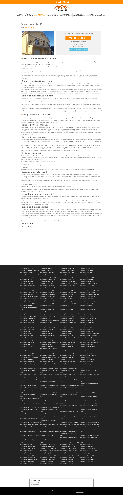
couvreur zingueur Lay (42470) (86, 327)
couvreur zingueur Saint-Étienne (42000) (48, 381)
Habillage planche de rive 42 (91, 15)
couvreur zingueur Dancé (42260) (66, 305)
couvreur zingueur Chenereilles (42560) (47, 296)
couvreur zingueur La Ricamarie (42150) (87, 359)
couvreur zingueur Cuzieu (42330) (46, 305)
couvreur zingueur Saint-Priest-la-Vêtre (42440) (29, 428)
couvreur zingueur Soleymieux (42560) (67, 446)
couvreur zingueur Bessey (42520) (27, 276)
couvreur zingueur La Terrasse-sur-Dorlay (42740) (49, 450)
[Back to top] (119, 491)
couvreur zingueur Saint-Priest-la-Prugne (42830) (69, 426)
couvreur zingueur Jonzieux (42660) (87, 322)
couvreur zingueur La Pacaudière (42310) (88, 350)
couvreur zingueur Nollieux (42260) (27, 350)
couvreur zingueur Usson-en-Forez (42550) (68, 453)
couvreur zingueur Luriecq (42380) (86, 331)
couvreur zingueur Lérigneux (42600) (67, 329)
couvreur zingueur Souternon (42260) (27, 448)
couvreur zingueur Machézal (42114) (47, 333)
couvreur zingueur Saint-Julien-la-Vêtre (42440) (49, 403)
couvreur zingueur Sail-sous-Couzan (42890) (68, 365)
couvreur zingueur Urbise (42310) (46, 453)
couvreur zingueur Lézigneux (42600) (87, 329)
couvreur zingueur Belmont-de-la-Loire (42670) (69, 274)
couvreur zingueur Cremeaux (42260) (47, 303)
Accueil (22, 27)
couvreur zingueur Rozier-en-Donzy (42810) (28, 365)
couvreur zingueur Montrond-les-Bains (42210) (49, 342)
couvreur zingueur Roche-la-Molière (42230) (48, 363)
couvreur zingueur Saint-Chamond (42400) (28, 374)
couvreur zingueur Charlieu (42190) (47, 292)
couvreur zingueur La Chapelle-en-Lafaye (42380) (89, 290)
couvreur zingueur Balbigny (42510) (67, 272)
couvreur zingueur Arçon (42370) (86, 270)
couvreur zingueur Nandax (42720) (26, 344)
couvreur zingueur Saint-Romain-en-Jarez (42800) (29, 431)
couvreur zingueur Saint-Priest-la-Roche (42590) (89, 426)
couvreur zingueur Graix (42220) (46, 318)
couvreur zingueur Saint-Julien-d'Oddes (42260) (29, 403)
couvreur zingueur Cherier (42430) (66, 296)
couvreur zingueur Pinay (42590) (86, 353)
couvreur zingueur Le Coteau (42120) (47, 301)
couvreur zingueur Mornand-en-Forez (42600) (89, 342)
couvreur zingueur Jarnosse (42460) (27, 322)
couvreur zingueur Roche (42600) (26, 363)
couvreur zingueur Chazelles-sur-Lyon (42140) (29, 296)
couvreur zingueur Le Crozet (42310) (87, 303)
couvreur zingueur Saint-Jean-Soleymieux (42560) (50, 400)
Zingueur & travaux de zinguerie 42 (40, 15)
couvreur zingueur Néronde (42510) (67, 344)
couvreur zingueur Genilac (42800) (86, 316)
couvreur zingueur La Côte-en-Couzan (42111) (29, 301)
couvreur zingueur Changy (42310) (66, 290)
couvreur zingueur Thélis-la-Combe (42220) (68, 450)
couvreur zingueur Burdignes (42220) (47, 279)
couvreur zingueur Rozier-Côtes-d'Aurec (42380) (89, 363)
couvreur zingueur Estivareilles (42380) (87, 313)
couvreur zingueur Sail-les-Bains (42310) (48, 365)
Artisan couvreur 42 (20, 15)
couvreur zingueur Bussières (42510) (67, 279)
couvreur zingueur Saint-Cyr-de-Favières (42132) (89, 374)
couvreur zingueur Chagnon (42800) (47, 283)
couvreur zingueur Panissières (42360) (47, 352)
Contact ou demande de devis (78, 49)
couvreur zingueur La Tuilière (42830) (67, 452)
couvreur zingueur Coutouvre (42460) (87, 301)
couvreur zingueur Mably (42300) (26, 333)
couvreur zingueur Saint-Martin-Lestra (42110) (29, 418)
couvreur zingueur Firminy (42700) (66, 314)
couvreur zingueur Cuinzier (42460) (27, 305)
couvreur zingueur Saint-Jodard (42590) (68, 400)
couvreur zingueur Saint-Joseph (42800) (88, 400)
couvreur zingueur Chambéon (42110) (67, 285)
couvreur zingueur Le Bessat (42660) (87, 274)
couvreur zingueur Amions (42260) (86, 268)
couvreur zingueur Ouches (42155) (67, 350)
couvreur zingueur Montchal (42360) (27, 342)
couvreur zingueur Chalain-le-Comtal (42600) (88, 283)
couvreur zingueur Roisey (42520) (66, 363)
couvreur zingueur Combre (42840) (47, 300)
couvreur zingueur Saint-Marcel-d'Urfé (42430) (69, 411)
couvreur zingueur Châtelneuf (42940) (87, 292)
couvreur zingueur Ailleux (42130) (46, 268)
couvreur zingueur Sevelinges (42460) (47, 446)
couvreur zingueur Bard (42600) (86, 272)
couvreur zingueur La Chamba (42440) (47, 285)
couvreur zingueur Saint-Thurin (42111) (27, 439)
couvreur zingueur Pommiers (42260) (47, 355)
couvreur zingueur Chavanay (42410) (67, 294)
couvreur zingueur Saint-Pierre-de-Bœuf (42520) (69, 424)
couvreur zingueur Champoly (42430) (27, 290)
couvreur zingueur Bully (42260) (26, 279)
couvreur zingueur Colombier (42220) (27, 300)
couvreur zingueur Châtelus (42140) (27, 294)
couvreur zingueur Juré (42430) (26, 326)
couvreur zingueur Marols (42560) (46, 339)
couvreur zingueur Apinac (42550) (46, 270)
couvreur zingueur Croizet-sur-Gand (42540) (68, 303)
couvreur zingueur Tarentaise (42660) (87, 448)
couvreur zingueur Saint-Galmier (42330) (28, 385)
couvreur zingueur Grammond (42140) (67, 318)
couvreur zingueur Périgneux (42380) (47, 353)
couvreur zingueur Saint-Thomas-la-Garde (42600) (89, 435)
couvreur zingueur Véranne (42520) (67, 457)
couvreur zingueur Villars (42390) (66, 459)
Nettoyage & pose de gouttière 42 (53, 15)
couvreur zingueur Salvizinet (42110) (67, 444)
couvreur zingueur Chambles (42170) (87, 285)
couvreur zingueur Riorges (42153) (27, 361)
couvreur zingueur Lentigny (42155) (47, 329)
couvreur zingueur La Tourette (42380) (27, 452)
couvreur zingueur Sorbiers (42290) (87, 446)
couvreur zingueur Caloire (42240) (26, 281)
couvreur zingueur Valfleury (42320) (27, 455)
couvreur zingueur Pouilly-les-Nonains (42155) (29, 357)
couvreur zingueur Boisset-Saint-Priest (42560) (89, 276)
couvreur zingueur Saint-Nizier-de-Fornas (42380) (29, 422)
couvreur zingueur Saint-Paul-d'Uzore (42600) (69, 422)
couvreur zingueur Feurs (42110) (46, 314)
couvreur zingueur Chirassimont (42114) (28, 298)
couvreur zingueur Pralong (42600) (87, 357)
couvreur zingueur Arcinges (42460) (67, 270)
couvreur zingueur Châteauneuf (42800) (68, 292)
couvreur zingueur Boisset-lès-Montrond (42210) (69, 276)
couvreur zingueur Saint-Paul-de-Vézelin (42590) (89, 422)
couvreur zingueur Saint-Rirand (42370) (67, 428)
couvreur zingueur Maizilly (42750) (26, 335)
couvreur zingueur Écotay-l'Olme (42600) (88, 309)
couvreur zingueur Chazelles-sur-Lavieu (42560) (89, 294)
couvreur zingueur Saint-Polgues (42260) (28, 426)
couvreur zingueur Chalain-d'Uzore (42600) (68, 283)
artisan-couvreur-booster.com (30, 490)
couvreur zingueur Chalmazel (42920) (27, 285)
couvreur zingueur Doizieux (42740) (47, 309)
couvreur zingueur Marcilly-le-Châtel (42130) (88, 335)
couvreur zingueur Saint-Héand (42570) (87, 392)
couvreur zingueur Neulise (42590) (26, 346)
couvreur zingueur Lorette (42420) (27, 331)
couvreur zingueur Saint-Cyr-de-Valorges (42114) (29, 377)
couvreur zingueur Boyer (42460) (66, 277)
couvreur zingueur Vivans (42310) (46, 463)
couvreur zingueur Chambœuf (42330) (27, 288)
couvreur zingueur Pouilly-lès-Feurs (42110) (88, 355)
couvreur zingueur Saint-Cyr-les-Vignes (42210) (49, 377)
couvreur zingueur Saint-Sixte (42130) (47, 435)
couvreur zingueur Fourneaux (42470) (47, 316)
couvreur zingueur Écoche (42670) (66, 309)
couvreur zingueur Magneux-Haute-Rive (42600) (89, 333)
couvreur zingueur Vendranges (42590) (47, 457)
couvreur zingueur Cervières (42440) (87, 281)
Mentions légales (51, 490)
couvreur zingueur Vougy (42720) (66, 463)
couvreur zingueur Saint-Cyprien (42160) (68, 374)
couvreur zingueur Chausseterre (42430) (48, 294)
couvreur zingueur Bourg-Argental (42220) (48, 277)
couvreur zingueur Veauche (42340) (87, 455)
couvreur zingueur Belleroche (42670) (47, 274)
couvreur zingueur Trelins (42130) (46, 452)
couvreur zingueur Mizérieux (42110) (27, 340)
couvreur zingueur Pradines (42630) (67, 357)
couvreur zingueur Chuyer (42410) (46, 298)
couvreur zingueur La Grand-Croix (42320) (88, 318)
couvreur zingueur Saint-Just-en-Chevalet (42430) (29, 407)
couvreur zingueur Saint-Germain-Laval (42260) (89, 389)
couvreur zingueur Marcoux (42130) (47, 337)
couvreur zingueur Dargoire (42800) (87, 305)
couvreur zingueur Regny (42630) (46, 359)
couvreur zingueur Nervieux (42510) (87, 344)
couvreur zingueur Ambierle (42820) (67, 268)
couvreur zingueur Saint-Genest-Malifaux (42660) (69, 385)
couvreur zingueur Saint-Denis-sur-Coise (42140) (89, 377)
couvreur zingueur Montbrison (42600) (87, 340)
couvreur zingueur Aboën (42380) (26, 268)
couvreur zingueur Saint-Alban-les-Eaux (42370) (89, 365)
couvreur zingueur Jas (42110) (46, 322)
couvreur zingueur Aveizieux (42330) (47, 272)
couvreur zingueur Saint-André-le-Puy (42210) (49, 368)
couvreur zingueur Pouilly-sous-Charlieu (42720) (49, 357)
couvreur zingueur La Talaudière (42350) (68, 448)
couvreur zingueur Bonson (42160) (27, 277)
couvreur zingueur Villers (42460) (46, 461)
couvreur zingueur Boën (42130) (46, 276)
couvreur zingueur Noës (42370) (66, 346)
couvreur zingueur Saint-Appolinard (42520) (68, 368)
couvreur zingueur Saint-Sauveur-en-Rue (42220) (29, 435)
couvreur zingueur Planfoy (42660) (27, 355)
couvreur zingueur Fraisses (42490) (67, 316)
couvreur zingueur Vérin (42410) (86, 457)
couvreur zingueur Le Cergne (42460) (67, 281)
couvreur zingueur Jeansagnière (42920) (68, 322)
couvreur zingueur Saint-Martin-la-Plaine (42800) (69, 415)
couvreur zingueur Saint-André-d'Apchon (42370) (29, 368)
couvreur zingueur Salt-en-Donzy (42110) (48, 444)
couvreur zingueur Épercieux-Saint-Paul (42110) (29, 313)
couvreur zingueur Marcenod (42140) (67, 335)
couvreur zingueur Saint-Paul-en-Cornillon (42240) (29, 424)
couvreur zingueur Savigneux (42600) (27, 446)
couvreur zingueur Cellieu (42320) (46, 281)
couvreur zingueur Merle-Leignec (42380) (88, 339)
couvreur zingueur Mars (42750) (66, 339)
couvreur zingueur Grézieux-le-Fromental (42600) (49, 320)
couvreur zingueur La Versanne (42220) (47, 459)
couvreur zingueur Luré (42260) (66, 331)
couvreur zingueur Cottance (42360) (67, 301)
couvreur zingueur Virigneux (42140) (27, 463)
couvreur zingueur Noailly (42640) (46, 346)
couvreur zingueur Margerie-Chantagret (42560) (69, 337)
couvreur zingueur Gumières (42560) (87, 320)
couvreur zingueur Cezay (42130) (26, 283)
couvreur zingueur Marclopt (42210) (27, 337)
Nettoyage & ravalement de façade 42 (79, 15)
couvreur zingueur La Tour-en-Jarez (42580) (88, 450)
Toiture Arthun (25, 225)
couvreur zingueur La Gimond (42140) (27, 318)
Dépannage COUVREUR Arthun (29, 226)
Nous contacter (101, 16)
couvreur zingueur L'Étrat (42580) (46, 326)
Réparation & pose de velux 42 (29, 15)
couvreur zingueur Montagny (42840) (47, 340)
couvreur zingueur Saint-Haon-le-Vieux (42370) (69, 392)
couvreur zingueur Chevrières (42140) (87, 296)
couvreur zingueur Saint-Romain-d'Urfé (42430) (89, 428)
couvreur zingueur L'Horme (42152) (27, 327)
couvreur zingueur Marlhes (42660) (27, 339)
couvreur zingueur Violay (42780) (66, 461)
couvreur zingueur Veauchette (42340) (27, 457)
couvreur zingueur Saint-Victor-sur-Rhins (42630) (49, 439)
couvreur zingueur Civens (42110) (66, 298)
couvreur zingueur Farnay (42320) (26, 314)
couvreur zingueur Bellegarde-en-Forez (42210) (29, 274)
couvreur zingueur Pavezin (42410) (87, 352)
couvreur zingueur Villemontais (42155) (87, 459)
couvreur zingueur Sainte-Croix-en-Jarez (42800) (69, 442)
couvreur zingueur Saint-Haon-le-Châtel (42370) (49, 392)
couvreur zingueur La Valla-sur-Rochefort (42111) (69, 455)
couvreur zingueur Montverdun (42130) (67, 342)
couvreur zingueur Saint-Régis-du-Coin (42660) (49, 428)
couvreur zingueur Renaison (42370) (67, 359)
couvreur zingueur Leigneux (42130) (27, 329)
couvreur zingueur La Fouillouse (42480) (28, 316)
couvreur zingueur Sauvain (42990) (87, 444)
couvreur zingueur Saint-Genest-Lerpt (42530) (49, 385)
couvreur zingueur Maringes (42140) (87, 337)
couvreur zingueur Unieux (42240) (26, 453)
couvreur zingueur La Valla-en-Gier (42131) (48, 455)
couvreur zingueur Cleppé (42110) (86, 298)
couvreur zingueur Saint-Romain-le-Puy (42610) (69, 431)
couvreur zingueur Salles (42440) (26, 444)
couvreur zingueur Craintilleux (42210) (27, 303)
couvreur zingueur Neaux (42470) (46, 344)
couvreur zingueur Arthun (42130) (26, 272)
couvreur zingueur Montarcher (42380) (67, 340)
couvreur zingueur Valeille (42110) (86, 453)
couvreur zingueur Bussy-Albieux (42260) (88, 279)
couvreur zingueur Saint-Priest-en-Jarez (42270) (49, 426)
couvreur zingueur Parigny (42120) (66, 352)
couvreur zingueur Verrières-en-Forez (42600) (29, 459)
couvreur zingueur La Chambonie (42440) (68, 288)
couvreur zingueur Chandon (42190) (47, 290)
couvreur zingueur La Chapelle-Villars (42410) (29, 292)
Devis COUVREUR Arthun (28, 223)
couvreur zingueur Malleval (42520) (47, 335)
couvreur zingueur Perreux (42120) (67, 353)
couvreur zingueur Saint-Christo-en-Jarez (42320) (49, 374)
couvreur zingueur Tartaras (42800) (27, 450)
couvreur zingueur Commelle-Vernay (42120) (69, 300)
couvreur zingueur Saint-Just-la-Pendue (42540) (49, 407)
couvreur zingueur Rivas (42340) (46, 361)
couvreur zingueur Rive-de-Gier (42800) (67, 361)
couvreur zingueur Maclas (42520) (66, 333)
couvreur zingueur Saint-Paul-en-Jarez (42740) (49, 424)
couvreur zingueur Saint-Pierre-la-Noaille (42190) (89, 424)
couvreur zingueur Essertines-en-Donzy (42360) (69, 313)
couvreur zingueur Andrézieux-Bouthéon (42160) (29, 270)
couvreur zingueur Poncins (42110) (67, 355)
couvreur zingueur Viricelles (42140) (87, 461)
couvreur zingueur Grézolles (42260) (67, 320)
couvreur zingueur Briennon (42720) (87, 277)
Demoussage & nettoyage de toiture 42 (66, 15)
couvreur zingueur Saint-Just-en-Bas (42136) (88, 403)
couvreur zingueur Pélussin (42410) (27, 353)
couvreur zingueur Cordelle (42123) (87, 300)
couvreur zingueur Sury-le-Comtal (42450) (48, 448)
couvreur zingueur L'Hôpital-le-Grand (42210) (68, 326)
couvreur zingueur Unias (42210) (86, 452)
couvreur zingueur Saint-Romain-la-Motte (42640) (49, 431)
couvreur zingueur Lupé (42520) (46, 331)
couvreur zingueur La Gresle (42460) (27, 320)
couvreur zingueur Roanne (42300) (86, 361)
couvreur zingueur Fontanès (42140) (87, 314)
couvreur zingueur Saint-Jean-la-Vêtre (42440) (89, 396)
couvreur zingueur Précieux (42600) (27, 359)
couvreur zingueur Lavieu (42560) (66, 327)
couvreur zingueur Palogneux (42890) (27, 352)
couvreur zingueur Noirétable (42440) (87, 346)
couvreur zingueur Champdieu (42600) (87, 288)
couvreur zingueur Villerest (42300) (27, 461)
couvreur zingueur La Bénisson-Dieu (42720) (48, 327)
